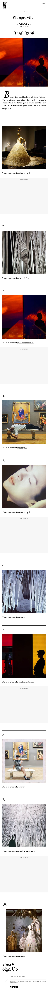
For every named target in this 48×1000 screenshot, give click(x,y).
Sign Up (10, 967)
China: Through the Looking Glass (24, 98)
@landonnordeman (25, 342)
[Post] (21, 33)
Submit (14, 986)
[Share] (15, 33)
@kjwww (21, 617)
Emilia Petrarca (25, 24)
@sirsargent (22, 447)
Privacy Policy (14, 982)
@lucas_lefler (23, 278)
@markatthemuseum (26, 851)
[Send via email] (32, 33)
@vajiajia (21, 786)
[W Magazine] (4, 5)
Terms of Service (39, 981)
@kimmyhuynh (23, 173)
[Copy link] (27, 33)
